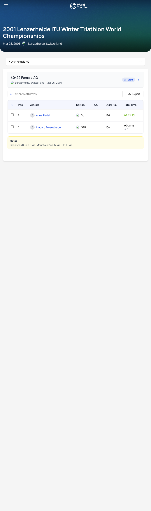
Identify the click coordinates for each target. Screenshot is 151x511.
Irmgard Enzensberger (49, 127)
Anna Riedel (43, 115)
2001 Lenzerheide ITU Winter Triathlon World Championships (62, 32)
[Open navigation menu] (6, 6)
